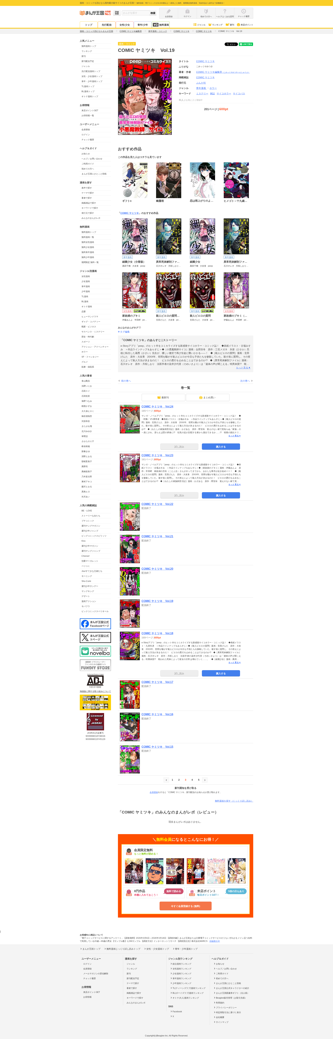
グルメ (85, 362)
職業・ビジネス (89, 326)
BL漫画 (85, 301)
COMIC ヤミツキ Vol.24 (157, 406)
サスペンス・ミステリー (93, 331)
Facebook (177, 1011)
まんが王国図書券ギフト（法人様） (232, 993)
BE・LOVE (87, 511)
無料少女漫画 (88, 247)
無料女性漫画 (88, 242)
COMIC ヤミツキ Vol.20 (157, 568)
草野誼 (85, 436)
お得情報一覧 (88, 115)
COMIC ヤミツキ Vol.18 (157, 633)
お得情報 (87, 997)
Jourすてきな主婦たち (92, 571)
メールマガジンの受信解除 (95, 973)
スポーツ (86, 342)
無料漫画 (164, 24)
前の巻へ (126, 380)
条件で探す (87, 188)
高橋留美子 (87, 471)
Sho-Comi (86, 581)
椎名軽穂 (86, 446)
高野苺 (85, 466)
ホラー (85, 352)
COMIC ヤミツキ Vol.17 (157, 682)
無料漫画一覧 (88, 237)
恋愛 (84, 311)
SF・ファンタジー (90, 357)
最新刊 (165, 397)
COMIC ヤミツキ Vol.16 (157, 714)
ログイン (86, 134)
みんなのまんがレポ (91, 218)
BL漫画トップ (88, 91)
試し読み (179, 446)
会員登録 (86, 129)
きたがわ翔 (87, 426)
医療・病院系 (88, 367)
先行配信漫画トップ (91, 71)
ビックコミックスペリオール (95, 611)
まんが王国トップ (91, 949)
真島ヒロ (86, 491)
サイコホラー (224, 93)
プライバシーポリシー (226, 1007)
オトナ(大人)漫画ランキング (186, 998)
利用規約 (220, 1003)
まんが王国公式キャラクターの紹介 (232, 988)
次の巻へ (245, 380)
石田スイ (86, 391)
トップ (88, 24)
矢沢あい (86, 496)
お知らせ (86, 153)
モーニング (87, 576)
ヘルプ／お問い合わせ (92, 159)
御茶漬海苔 (87, 416)
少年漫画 (86, 291)
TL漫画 (85, 296)
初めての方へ (88, 169)
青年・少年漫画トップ (92, 81)
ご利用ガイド (88, 164)
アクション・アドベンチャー (95, 347)
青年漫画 (86, 286)
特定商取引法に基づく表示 (228, 1012)
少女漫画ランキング (182, 973)
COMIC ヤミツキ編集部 (223, 72)
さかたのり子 (88, 441)
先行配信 (107, 24)
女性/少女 (124, 24)
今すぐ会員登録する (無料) (185, 906)
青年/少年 (143, 24)
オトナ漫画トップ (90, 96)
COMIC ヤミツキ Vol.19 (157, 601)
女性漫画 (86, 276)
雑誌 (212, 93)
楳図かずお (87, 406)
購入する (221, 446)
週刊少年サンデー (90, 586)
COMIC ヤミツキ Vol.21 (157, 536)
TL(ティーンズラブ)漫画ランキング (189, 988)
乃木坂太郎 (87, 476)
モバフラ (86, 606)
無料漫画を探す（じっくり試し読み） (234, 801)
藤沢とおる (87, 486)
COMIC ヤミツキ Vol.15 (157, 746)
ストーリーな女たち (91, 516)
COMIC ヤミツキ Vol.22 (157, 504)
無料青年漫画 (88, 252)
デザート (86, 596)
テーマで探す (88, 193)
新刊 (232, 25)
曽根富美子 (87, 461)
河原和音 (86, 421)
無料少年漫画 (88, 257)
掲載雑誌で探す (89, 203)
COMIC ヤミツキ (205, 61)
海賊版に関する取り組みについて (95, 691)
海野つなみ (87, 401)
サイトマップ (222, 1022)
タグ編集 (125, 331)
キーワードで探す (90, 208)
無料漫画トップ (89, 46)
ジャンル (201, 25)
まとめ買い (209, 397)
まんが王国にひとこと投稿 (94, 174)
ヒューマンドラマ (90, 316)
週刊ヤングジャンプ (91, 551)
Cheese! (85, 556)
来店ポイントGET (90, 110)
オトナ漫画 (87, 306)
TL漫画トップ (88, 86)
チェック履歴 (88, 139)
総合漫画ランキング (182, 964)
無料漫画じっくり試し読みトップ (123, 949)
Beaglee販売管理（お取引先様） (231, 998)
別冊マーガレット (90, 561)
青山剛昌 (86, 381)
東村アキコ (87, 481)
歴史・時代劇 (88, 337)
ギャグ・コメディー (91, 321)
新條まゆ (86, 451)
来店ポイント (247, 25)
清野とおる (87, 456)
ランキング (217, 25)
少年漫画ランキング (182, 983)
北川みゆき (87, 431)
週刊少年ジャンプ (90, 531)
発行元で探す (88, 213)
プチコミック (88, 521)
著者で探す (87, 198)
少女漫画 (86, 281)
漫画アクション (89, 601)
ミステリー (202, 93)
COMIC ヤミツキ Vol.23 (157, 455)
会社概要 (220, 1017)
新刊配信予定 (88, 61)
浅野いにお (87, 386)
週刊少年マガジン (90, 546)
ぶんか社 (201, 82)
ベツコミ (86, 566)
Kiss (84, 541)
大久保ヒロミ (88, 411)
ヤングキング (88, 591)
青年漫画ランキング (182, 978)
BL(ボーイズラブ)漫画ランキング (188, 993)
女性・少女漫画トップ (92, 76)
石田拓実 (86, 396)
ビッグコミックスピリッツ (94, 536)
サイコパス (239, 93)
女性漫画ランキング (182, 969)
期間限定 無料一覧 (90, 262)
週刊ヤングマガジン (91, 526)
